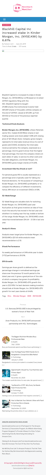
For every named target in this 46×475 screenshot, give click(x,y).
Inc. (10, 296)
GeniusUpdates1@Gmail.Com (23, 468)
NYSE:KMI (37, 296)
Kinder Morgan (20, 296)
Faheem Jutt (9, 44)
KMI (29, 296)
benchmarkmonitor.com (20, 466)
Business (6, 25)
